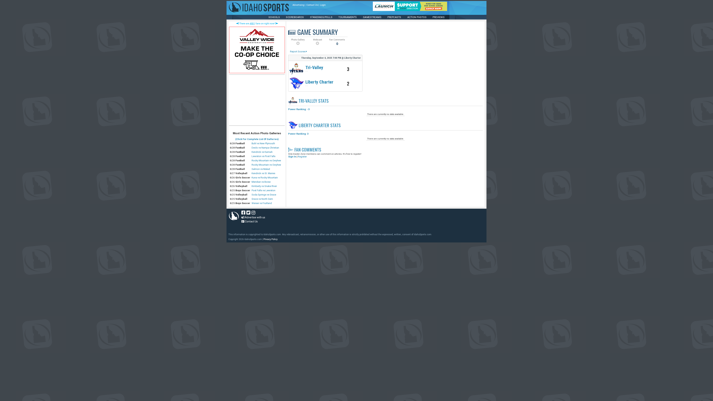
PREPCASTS (394, 17)
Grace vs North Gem (262, 199)
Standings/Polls (321, 17)
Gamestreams (372, 17)
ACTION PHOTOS (417, 17)
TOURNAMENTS (347, 17)
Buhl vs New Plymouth (263, 143)
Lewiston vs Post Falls (263, 156)
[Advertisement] (257, 101)
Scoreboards (295, 17)
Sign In (292, 156)
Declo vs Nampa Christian (265, 147)
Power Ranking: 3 (298, 133)
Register (302, 156)
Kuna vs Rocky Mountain (265, 177)
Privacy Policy (270, 239)
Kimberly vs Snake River (264, 186)
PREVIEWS (439, 17)
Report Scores (298, 51)
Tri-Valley (314, 67)
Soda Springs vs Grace (264, 194)
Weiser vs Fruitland (262, 203)
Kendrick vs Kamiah (262, 152)
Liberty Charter (319, 82)
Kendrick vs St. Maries (263, 173)
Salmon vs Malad (261, 169)
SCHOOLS (274, 17)
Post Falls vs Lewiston (263, 190)
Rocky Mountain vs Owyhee (266, 160)
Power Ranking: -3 (299, 109)
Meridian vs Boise (261, 181)
